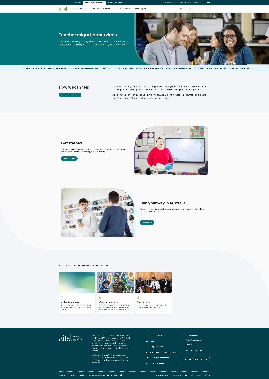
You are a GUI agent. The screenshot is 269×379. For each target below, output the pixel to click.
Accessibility (177, 375)
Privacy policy (188, 375)
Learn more (147, 222)
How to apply (69, 158)
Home (78, 3)
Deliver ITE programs (115, 3)
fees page (92, 68)
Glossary (199, 375)
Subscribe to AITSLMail (198, 359)
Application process (70, 95)
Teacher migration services (94, 3)
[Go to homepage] (70, 337)
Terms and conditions (162, 375)
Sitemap (207, 375)
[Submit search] (181, 9)
